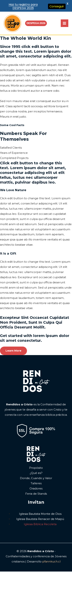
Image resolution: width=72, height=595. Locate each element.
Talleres (36, 483)
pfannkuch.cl (51, 561)
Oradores (36, 488)
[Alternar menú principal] (64, 23)
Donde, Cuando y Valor (36, 478)
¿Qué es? (36, 473)
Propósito (36, 467)
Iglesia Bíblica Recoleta (40, 524)
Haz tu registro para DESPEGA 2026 (23, 6)
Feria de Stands (36, 493)
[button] (36, 23)
